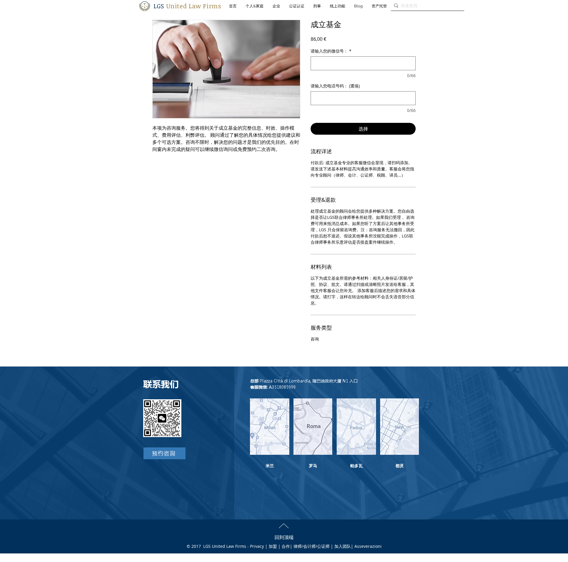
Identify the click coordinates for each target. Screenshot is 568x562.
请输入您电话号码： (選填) (335, 86)
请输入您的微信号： (331, 51)
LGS (187, 5)
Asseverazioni (368, 546)
